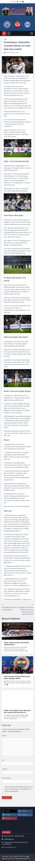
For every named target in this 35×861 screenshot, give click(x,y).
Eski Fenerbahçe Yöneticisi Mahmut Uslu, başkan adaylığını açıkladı (17, 677)
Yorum (4, 735)
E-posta (5, 769)
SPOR (5, 39)
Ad (3, 760)
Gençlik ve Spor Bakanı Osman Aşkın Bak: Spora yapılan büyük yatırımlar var (17, 711)
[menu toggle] (8, 33)
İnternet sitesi (6, 778)
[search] (31, 33)
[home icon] (4, 33)
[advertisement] (17, 25)
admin (6, 52)
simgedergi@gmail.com (10, 847)
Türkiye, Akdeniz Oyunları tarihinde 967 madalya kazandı (16, 644)
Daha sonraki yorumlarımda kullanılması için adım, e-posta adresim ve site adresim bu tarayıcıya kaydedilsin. (19, 789)
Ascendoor (11, 858)
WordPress (26, 858)
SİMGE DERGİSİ (19, 856)
